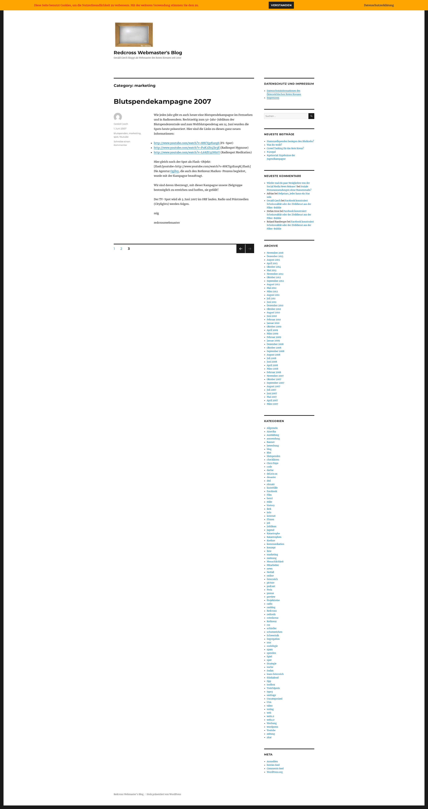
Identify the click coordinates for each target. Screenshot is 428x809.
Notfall (270, 572)
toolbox (271, 684)
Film (269, 494)
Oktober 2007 (274, 379)
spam (270, 649)
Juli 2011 (271, 298)
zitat (269, 737)
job (268, 523)
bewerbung (273, 445)
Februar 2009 (274, 337)
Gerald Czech (121, 124)
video (270, 705)
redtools (271, 614)
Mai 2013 (271, 270)
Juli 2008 (271, 358)
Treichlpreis (273, 688)
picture (270, 582)
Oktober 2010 (274, 309)
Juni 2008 (272, 361)
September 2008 (275, 351)
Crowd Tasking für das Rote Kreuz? (285, 148)
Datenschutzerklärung (379, 5)
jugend (270, 530)
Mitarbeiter (273, 565)
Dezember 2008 (275, 344)
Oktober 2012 (274, 277)
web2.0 (270, 719)
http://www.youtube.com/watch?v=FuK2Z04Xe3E (187, 147)
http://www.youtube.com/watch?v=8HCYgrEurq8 (187, 143)
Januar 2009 (273, 340)
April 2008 (272, 365)
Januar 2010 (273, 323)
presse (270, 593)
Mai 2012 (271, 288)
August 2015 (273, 259)
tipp (269, 681)
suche (270, 667)
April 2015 (272, 263)
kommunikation (275, 544)
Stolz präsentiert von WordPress (164, 794)
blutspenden (121, 133)
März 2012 (272, 291)
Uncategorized (274, 698)
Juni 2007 (272, 393)
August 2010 (273, 312)
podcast (271, 586)
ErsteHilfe (272, 487)
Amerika (271, 431)
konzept (271, 547)
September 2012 (275, 281)
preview (271, 596)
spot (116, 136)
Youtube (124, 136)
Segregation (273, 639)
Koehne (271, 540)
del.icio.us (272, 473)
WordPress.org (275, 772)
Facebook (272, 491)
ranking (271, 607)
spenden (271, 653)
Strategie (271, 663)
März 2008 (272, 368)
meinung (272, 558)
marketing (135, 133)
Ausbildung (273, 435)
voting (270, 709)
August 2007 (273, 386)
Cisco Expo (272, 463)
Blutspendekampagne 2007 (162, 101)
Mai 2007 (272, 397)
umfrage (271, 695)
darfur (270, 470)
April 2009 (272, 330)
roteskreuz (272, 618)
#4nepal (271, 151)
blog (269, 449)
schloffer (272, 628)
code (269, 466)
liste (269, 551)
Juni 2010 (272, 316)
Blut (269, 452)
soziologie (272, 646)
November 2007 (275, 375)
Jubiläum (271, 526)
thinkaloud (273, 677)
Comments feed (275, 768)
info (269, 512)
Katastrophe (273, 533)
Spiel (269, 656)
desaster (271, 477)
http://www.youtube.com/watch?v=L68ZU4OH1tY (187, 152)
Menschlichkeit (275, 561)
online (270, 575)
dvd (269, 480)
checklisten (273, 459)
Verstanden (281, 5)
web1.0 (270, 716)
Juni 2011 (271, 302)
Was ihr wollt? (274, 144)
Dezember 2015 (275, 256)
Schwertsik (273, 635)
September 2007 (275, 382)
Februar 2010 (274, 319)
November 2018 (275, 252)
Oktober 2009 (274, 326)
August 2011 (273, 295)
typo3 (270, 691)
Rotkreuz (272, 621)
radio (269, 603)
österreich (272, 579)
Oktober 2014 (274, 266)
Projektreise (273, 600)
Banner (271, 442)
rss (268, 625)
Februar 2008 (274, 372)
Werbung (272, 723)
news (270, 568)
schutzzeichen (274, 632)
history (271, 505)
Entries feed (273, 765)
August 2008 (273, 354)
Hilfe (269, 501)
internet (271, 516)
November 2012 (275, 274)
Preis (269, 589)
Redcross (272, 610)
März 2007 (272, 404)
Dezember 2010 (275, 305)
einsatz (271, 484)
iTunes (270, 519)
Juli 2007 (271, 390)
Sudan (270, 670)
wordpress (272, 726)
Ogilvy (174, 171)
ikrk (269, 509)
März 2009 (272, 333)
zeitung (271, 734)
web (269, 712)
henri (270, 498)
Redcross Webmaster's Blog (148, 52)
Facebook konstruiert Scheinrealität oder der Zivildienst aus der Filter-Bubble (289, 204)
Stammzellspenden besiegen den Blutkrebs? (290, 141)
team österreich (275, 674)
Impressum (273, 97)
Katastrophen (274, 537)
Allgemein (272, 428)
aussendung (273, 438)
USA (269, 702)
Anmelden (272, 761)
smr (269, 642)
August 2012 (273, 284)
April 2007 (272, 400)
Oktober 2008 (274, 347)
